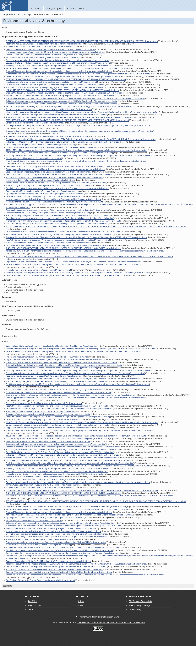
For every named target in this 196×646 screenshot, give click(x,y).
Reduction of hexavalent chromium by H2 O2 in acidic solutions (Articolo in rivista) (41, 46)
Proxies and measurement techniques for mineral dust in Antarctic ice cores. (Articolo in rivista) (47, 136)
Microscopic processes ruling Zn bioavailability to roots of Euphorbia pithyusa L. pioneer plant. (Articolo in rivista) (54, 177)
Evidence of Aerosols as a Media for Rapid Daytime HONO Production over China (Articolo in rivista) (48, 242)
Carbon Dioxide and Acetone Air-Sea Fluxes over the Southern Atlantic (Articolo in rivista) (44, 54)
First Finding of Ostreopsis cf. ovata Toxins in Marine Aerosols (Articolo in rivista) (40, 144)
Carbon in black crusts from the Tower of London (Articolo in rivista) (35, 123)
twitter (81, 601)
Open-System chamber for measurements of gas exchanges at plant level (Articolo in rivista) (45, 193)
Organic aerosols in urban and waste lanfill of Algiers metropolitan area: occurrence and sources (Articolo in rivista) (55, 169)
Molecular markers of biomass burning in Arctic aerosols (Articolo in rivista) (38, 270)
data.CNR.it (36, 8)
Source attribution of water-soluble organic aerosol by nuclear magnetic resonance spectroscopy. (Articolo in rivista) (56, 84)
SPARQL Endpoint (54, 8)
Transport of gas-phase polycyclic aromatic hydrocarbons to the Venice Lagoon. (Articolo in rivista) (48, 185)
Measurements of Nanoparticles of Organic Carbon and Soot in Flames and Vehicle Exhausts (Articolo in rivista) (53, 199)
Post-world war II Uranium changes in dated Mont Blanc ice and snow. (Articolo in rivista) (44, 44)
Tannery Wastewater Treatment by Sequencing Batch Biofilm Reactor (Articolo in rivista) (43, 57)
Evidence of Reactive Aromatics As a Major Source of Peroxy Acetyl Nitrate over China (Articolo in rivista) (50, 49)
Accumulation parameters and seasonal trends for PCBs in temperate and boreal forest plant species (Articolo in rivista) (57, 210)
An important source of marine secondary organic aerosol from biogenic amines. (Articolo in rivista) (49, 109)
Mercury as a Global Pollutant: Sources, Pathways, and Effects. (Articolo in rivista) (40, 180)
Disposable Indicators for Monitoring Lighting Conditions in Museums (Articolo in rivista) (44, 196)
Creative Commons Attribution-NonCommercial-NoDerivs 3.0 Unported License (111, 622)
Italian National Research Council (106, 617)
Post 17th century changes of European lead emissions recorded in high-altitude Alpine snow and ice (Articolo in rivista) (57, 215)
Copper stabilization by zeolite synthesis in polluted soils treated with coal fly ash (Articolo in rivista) (48, 172)
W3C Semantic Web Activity (140, 601)
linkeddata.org (135, 609)
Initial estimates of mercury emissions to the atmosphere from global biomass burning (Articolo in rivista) (51, 82)
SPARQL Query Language (139, 605)
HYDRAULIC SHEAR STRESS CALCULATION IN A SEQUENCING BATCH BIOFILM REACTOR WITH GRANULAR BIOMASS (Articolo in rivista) (62, 90)
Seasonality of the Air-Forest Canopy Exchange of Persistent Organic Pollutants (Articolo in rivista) (48, 212)
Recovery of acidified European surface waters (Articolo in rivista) (34, 158)
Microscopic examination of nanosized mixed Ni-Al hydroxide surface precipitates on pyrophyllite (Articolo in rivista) (55, 52)
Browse (70, 8)
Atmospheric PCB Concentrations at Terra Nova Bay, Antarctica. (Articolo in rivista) (41, 191)
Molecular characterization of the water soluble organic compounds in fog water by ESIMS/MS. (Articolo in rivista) (55, 202)
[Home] (14, 5)
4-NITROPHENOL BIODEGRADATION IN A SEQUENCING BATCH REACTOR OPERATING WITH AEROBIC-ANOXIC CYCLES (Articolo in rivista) (63, 248)
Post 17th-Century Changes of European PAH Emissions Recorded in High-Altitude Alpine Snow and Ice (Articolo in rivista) (58, 240)
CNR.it (81, 8)
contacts (82, 605)
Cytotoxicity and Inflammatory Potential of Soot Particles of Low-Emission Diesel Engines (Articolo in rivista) (52, 147)
